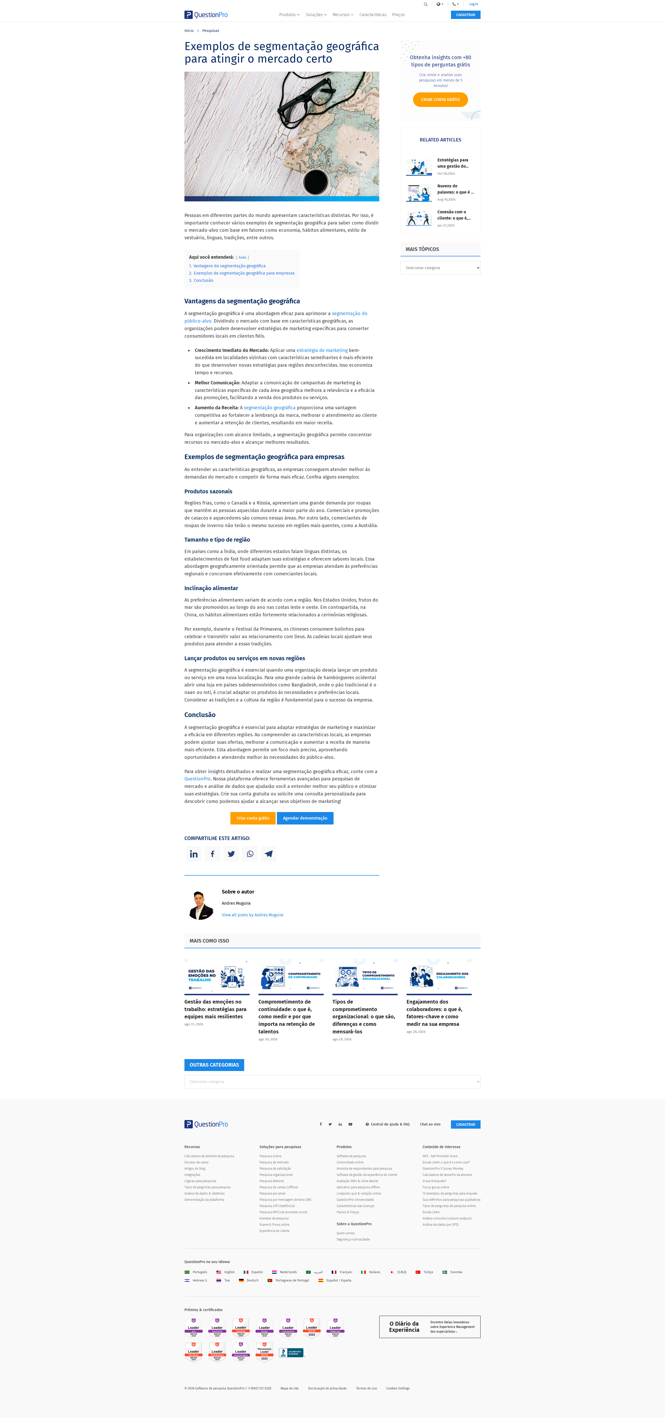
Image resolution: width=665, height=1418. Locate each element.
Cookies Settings (398, 1388)
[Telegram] (268, 854)
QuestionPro (197, 779)
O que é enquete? (434, 1181)
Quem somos (346, 1233)
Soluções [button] (314, 14)
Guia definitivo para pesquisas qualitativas (452, 1200)
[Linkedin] (194, 854)
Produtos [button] (287, 14)
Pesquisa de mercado (274, 1162)
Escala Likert (431, 1212)
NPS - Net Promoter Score (440, 1156)
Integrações (192, 1175)
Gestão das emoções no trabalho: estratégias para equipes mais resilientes (215, 1009)
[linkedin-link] (340, 1124)
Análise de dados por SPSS (441, 1224)
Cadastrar (465, 15)
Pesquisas (210, 31)
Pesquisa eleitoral (272, 1181)
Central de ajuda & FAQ (390, 1124)
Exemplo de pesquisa (274, 1218)
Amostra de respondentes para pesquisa (364, 1168)
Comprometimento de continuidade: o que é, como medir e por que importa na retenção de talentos (286, 1017)
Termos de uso (366, 1388)
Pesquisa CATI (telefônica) (277, 1206)
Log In (473, 4)
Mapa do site (290, 1388)
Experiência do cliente (274, 1231)
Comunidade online (350, 1162)
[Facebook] (212, 854)
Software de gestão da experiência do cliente (367, 1175)
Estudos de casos (196, 1162)
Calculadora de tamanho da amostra (447, 1175)
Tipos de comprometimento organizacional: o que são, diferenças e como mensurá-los (363, 1017)
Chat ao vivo (430, 1124)
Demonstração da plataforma (204, 1200)
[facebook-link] (321, 1124)
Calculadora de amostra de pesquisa (209, 1156)
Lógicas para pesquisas (200, 1181)
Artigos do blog (194, 1168)
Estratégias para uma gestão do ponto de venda (452, 166)
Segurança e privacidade (353, 1239)
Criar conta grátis (253, 818)
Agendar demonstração (305, 818)
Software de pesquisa (351, 1156)
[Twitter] (231, 854)
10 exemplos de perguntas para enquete (450, 1193)
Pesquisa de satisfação (275, 1168)
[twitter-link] (330, 1124)
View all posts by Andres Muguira (252, 914)
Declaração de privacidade (327, 1388)
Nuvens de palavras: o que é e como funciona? (455, 192)
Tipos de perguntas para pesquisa (207, 1187)
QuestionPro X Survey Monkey (443, 1168)
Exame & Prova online (274, 1224)
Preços (398, 14)
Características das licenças (355, 1206)
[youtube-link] (350, 1124)
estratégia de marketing (322, 350)
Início (189, 31)
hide (242, 257)
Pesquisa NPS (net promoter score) (283, 1212)
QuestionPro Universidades (355, 1200)
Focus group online (436, 1187)
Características (373, 14)
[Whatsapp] (250, 854)
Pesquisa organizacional (276, 1175)
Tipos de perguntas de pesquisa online (449, 1206)
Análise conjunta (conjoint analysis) (447, 1218)
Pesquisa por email (272, 1193)
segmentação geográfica (270, 408)
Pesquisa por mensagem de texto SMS (285, 1200)
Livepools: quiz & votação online (359, 1193)
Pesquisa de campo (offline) (279, 1187)
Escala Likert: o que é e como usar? (446, 1162)
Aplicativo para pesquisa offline (358, 1187)
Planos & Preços (348, 1212)
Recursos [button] (341, 14)
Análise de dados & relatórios (204, 1193)
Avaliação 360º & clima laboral (357, 1181)
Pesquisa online (270, 1156)
